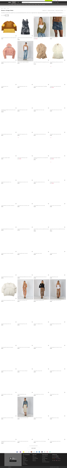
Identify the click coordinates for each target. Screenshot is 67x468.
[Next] (65, 10)
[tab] (9, 4)
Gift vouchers (43, 457)
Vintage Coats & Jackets (51, 10)
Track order (24, 457)
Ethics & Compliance (25, 464)
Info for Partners (44, 460)
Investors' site (34, 459)
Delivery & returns (25, 458)
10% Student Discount (25, 460)
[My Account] (54, 2)
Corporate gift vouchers (44, 458)
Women (5, 8)
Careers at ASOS (34, 457)
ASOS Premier (24, 459)
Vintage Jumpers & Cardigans (59, 10)
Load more (33, 448)
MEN (18, 2)
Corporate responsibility (35, 458)
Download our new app (49, 0)
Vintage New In (44, 10)
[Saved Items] (56, 2)
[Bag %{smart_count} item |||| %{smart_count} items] (58, 2)
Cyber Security (34, 460)
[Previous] (41, 10)
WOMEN (14, 2)
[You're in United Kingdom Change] (58, 0)
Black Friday (43, 459)
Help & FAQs (54, 0)
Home (2, 8)
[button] (54, 458)
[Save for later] (16, 36)
